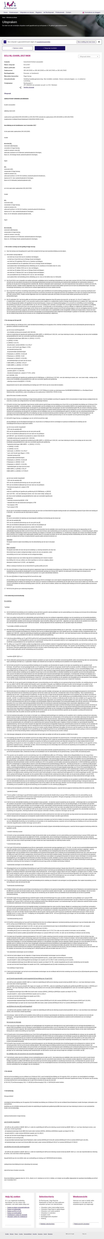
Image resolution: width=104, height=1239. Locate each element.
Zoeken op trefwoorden (14, 1209)
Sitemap (12, 1234)
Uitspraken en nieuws (27, 12)
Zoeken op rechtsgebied (14, 1213)
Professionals (60, 12)
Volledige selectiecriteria (47, 1224)
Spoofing (35, 1234)
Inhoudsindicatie (9, 79)
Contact (68, 12)
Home (6, 12)
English (7, 1234)
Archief (45, 1234)
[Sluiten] (99, 42)
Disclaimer (50, 1234)
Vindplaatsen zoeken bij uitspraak (17, 1215)
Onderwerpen (13, 12)
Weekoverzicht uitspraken (81, 1224)
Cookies (21, 1234)
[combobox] (89, 56)
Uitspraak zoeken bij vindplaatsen (17, 1216)
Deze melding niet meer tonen (86, 42)
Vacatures (40, 1234)
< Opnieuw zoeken (17, 48)
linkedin (96, 1234)
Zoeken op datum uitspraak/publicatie (18, 1207)
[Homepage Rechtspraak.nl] (9, 4)
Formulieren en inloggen (92, 12)
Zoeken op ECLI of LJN (14, 1211)
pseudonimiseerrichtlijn (43, 42)
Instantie (7, 62)
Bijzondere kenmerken (11, 76)
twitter (88, 1234)
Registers (39, 12)
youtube (99, 1234)
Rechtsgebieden (9, 73)
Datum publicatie (9, 67)
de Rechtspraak (49, 12)
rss (76, 1234)
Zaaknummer (8, 70)
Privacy (16, 1234)
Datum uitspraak (9, 64)
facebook (91, 1234)
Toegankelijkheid (28, 1234)
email (79, 1234)
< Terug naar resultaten (50, 48)
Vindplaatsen (8, 83)
